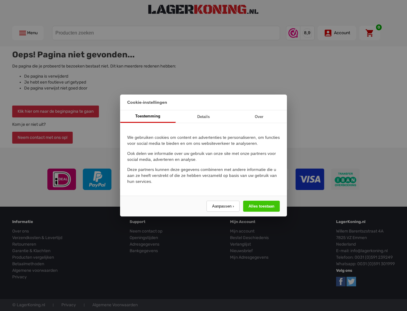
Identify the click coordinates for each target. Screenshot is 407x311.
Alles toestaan (261, 206)
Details (203, 116)
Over (259, 116)
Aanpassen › (223, 206)
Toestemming (147, 116)
